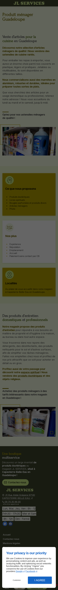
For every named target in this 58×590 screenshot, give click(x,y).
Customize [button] (17, 580)
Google (19, 571)
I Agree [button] (39, 580)
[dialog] (29, 567)
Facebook (30, 571)
